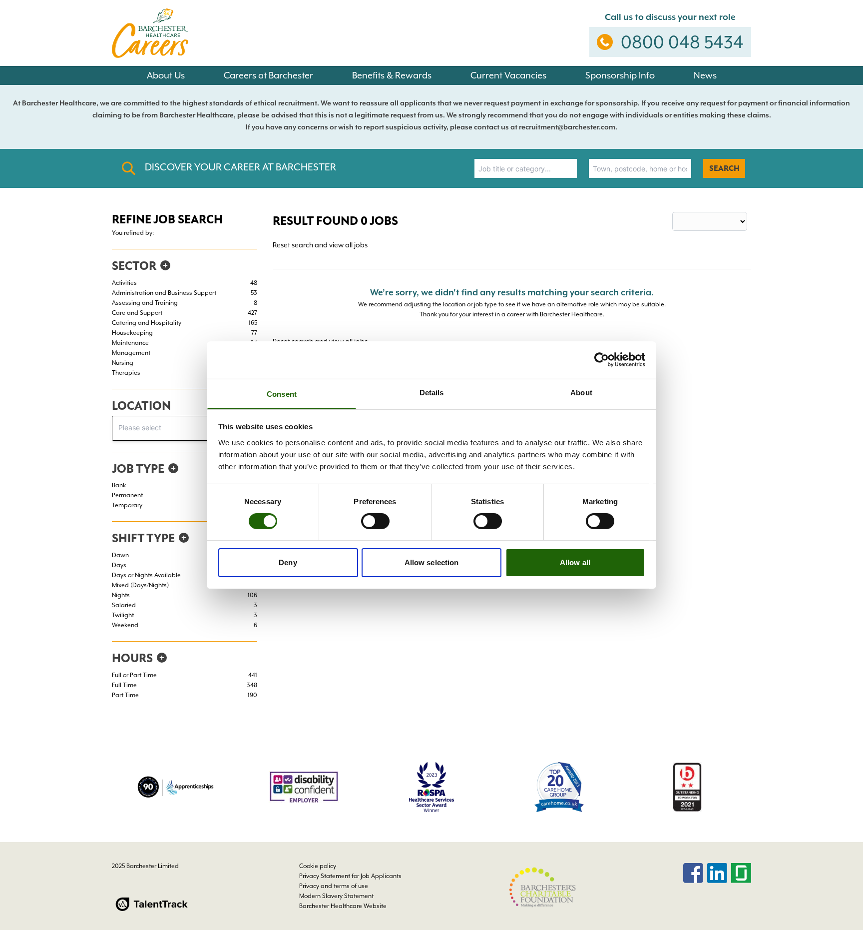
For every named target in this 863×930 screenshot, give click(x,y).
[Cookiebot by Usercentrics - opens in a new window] (601, 359)
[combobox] (525, 168)
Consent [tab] (282, 393)
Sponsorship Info (620, 75)
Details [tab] (432, 392)
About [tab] (581, 392)
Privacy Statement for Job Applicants (350, 876)
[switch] (375, 521)
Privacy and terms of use (333, 886)
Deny (288, 562)
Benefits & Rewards (392, 75)
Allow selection (432, 562)
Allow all (575, 562)
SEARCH (724, 168)
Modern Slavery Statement (336, 896)
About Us (166, 75)
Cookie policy (317, 866)
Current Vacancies (508, 75)
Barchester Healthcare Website (343, 906)
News (705, 75)
